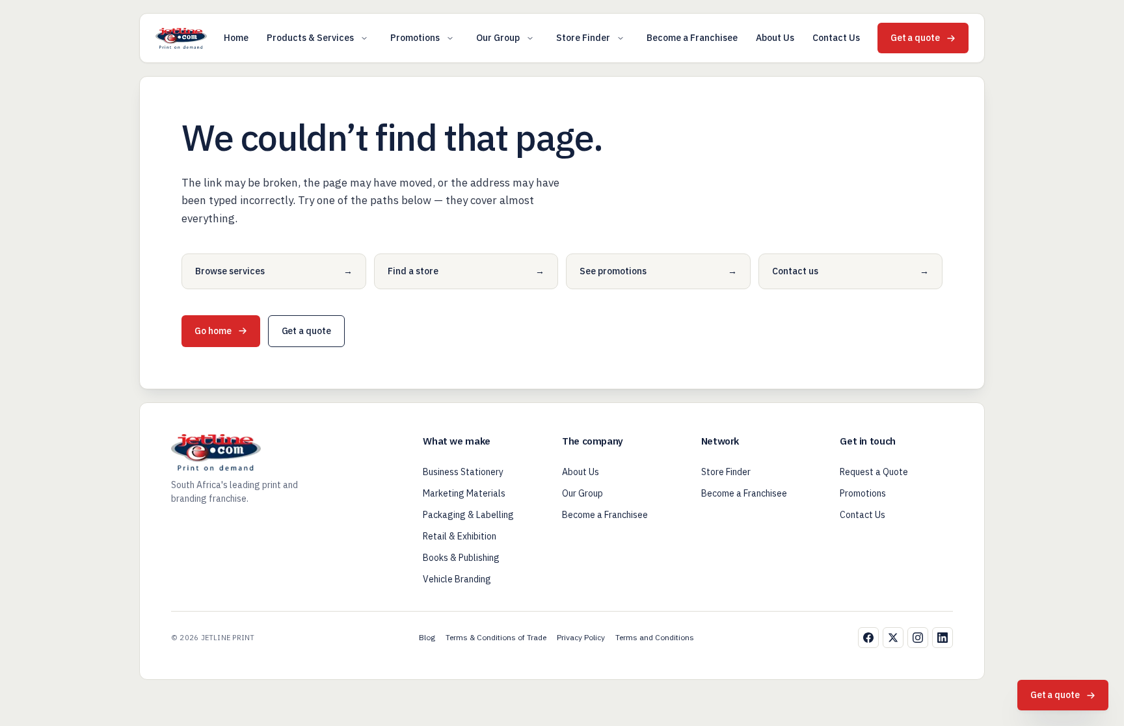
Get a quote (915, 38)
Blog (427, 637)
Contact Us (836, 38)
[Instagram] (917, 637)
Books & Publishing (461, 558)
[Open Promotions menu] (450, 38)
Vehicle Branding (457, 579)
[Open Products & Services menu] (364, 38)
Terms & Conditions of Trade (496, 637)
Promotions (415, 38)
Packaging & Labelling (468, 515)
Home (236, 38)
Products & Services (310, 38)
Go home (213, 331)
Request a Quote (874, 472)
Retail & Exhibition (459, 536)
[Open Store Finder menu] (620, 38)
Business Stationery (463, 472)
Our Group (498, 38)
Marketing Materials (464, 493)
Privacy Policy (581, 637)
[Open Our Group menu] (530, 38)
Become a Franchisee (692, 38)
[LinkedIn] (942, 637)
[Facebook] (868, 637)
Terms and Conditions (654, 637)
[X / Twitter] (893, 637)
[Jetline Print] (181, 38)
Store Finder (583, 38)
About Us (775, 38)
